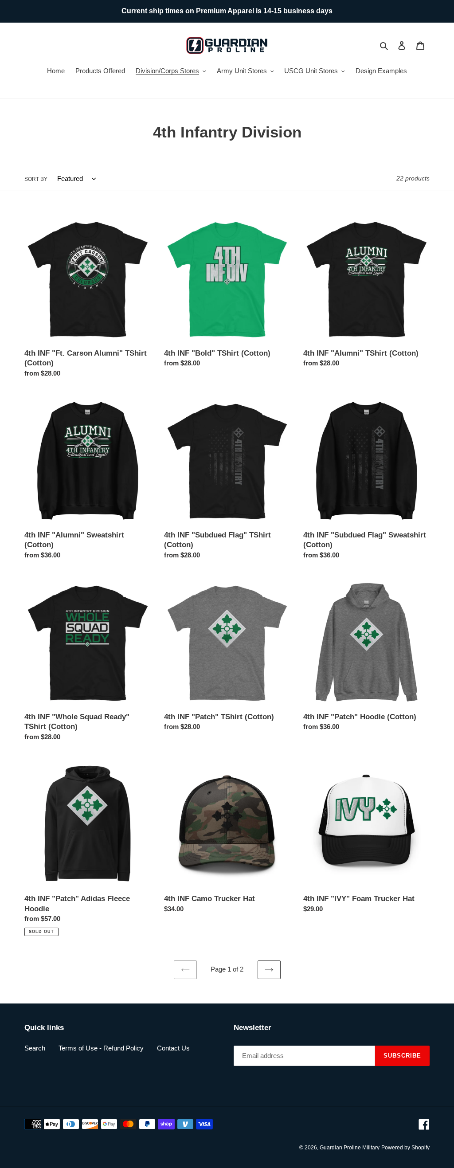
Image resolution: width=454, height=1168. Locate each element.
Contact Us (173, 1048)
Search (34, 1048)
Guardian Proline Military (350, 1147)
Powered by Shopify (405, 1147)
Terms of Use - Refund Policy (101, 1048)
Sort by (35, 179)
